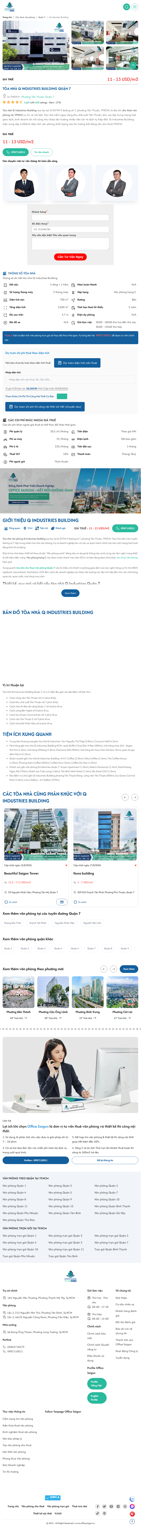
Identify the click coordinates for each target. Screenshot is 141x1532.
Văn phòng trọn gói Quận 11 (66, 1249)
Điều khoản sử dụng (95, 1358)
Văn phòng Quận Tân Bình (64, 1213)
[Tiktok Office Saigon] (97, 1513)
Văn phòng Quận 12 (60, 1206)
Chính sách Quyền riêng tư (98, 1347)
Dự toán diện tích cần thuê (80, 363)
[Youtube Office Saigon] (111, 1506)
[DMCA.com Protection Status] (52, 1497)
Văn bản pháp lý (12, 1439)
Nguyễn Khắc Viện (21, 892)
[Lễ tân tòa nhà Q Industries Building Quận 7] (122, 32)
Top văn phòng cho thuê (17, 1445)
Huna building (83, 873)
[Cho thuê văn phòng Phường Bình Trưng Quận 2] (88, 998)
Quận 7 (49, 97)
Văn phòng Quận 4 (14, 1192)
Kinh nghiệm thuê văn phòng (20, 1432)
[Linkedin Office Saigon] (118, 1506)
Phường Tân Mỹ (40, 892)
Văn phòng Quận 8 (14, 1199)
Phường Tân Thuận (32, 97)
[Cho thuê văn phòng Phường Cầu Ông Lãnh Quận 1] (53, 998)
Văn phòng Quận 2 (60, 1186)
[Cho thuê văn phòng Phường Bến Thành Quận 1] (19, 998)
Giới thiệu (121, 1298)
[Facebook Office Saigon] (97, 1506)
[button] (125, 797)
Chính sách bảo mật (96, 1336)
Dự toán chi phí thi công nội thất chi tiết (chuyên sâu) (47, 407)
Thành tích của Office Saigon (124, 1342)
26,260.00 (31, 388)
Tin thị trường (11, 1472)
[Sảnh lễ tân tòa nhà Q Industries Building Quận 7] (87, 58)
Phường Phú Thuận (115, 892)
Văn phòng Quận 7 (106, 1192)
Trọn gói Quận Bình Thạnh (110, 1249)
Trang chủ (13, 1506)
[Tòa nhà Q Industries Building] (36, 45)
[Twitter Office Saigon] (104, 1506)
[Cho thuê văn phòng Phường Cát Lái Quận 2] (122, 998)
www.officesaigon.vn (85, 1523)
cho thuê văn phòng (127, 557)
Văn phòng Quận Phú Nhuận (20, 1213)
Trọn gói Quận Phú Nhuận (19, 1256)
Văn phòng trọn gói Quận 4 (19, 1242)
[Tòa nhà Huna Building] (105, 834)
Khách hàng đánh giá (126, 1313)
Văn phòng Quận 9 (60, 1199)
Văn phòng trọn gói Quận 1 (19, 1236)
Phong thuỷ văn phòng (16, 1458)
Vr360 (58, 1513)
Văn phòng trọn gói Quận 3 (111, 1236)
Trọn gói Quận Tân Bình (63, 1256)
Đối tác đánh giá (125, 1322)
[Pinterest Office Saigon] (125, 1506)
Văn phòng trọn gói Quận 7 (111, 1242)
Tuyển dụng (122, 1358)
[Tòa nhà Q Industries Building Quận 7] (87, 32)
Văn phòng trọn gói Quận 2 (65, 1236)
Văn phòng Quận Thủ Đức (19, 1220)
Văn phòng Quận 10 (106, 1199)
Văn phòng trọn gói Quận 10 (20, 1249)
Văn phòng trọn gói (58, 1506)
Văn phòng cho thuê (32, 1506)
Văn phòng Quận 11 (15, 1206)
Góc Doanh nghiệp (14, 1465)
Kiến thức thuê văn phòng (18, 1425)
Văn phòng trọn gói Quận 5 (65, 1242)
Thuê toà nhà (79, 1506)
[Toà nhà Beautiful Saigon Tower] (35, 834)
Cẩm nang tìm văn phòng (18, 1419)
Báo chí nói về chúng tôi (124, 1331)
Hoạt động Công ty (127, 1351)
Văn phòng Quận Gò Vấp (109, 1213)
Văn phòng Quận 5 (60, 1192)
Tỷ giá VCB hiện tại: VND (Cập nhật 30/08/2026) (36, 388)
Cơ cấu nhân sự (125, 1304)
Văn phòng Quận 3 (106, 1186)
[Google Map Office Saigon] (104, 1513)
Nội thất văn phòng (14, 1452)
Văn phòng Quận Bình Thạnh (112, 1206)
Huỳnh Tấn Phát (95, 892)
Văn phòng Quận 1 (14, 1186)
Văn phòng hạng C (125, 292)
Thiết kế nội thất (42, 1513)
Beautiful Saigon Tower (21, 873)
